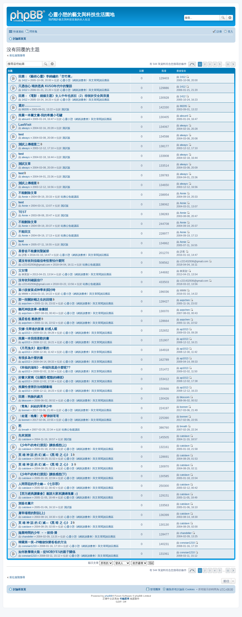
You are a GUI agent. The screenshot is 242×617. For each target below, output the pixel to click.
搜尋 (223, 18)
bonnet (26, 410)
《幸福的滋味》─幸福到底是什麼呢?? (44, 367)
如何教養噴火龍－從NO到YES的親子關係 (46, 552)
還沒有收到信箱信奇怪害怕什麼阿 (41, 260)
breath (25, 429)
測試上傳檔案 (27, 183)
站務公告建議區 (70, 196)
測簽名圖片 (26, 503)
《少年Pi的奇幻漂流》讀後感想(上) (42, 445)
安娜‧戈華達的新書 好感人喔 (37, 329)
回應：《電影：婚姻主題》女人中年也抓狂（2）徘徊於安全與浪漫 (63, 96)
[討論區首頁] (28, 15)
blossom (26, 400)
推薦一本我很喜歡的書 (33, 338)
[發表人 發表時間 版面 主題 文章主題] (122, 562)
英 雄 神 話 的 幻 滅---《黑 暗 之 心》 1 (45, 455)
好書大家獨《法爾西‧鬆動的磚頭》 (41, 377)
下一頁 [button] (233, 64)
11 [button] (228, 64)
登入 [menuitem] (230, 31)
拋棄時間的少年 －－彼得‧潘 (37, 532)
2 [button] (205, 64)
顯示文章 (93, 562)
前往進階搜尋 (17, 55)
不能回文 (24, 231)
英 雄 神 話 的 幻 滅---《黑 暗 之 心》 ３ (46, 464)
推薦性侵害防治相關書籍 (35, 387)
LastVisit (24, 124)
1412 (24, 80)
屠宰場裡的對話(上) (31, 513)
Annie (25, 196)
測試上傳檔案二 (29, 144)
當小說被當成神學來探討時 (36, 290)
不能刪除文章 (27, 193)
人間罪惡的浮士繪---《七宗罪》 (39, 484)
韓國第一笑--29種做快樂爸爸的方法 (42, 542)
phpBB (108, 596)
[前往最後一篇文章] (187, 76)
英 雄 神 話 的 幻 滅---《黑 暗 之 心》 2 (45, 522)
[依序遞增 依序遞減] (139, 562)
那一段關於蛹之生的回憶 (35, 299)
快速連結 (18, 31)
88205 (25, 109)
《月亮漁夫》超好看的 (33, 348)
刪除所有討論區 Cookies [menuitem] (180, 589)
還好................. (29, 105)
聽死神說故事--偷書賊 (33, 309)
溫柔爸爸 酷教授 (29, 319)
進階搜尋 (230, 18)
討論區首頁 (19, 38)
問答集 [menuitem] (33, 31)
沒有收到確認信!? (30, 280)
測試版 (65, 109)
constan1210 (29, 546)
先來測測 (24, 435)
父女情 (23, 270)
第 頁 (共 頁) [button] (192, 64)
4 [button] (215, 64)
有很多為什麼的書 (30, 358)
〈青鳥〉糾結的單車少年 (35, 406)
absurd (26, 119)
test (21, 134)
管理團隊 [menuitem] (155, 589)
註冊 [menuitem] (219, 31)
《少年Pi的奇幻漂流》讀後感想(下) (42, 474)
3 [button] (210, 64)
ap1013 (26, 332)
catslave (26, 439)
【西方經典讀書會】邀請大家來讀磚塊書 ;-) (48, 493)
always (26, 128)
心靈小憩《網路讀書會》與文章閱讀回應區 (84, 80)
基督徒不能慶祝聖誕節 (33, 251)
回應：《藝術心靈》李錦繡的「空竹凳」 (46, 76)
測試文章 (24, 163)
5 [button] (219, 64)
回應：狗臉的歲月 (30, 396)
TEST (22, 212)
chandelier (28, 536)
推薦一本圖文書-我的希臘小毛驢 (40, 115)
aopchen (27, 303)
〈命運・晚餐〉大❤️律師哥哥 (38, 416)
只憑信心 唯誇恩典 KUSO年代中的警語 (45, 86)
